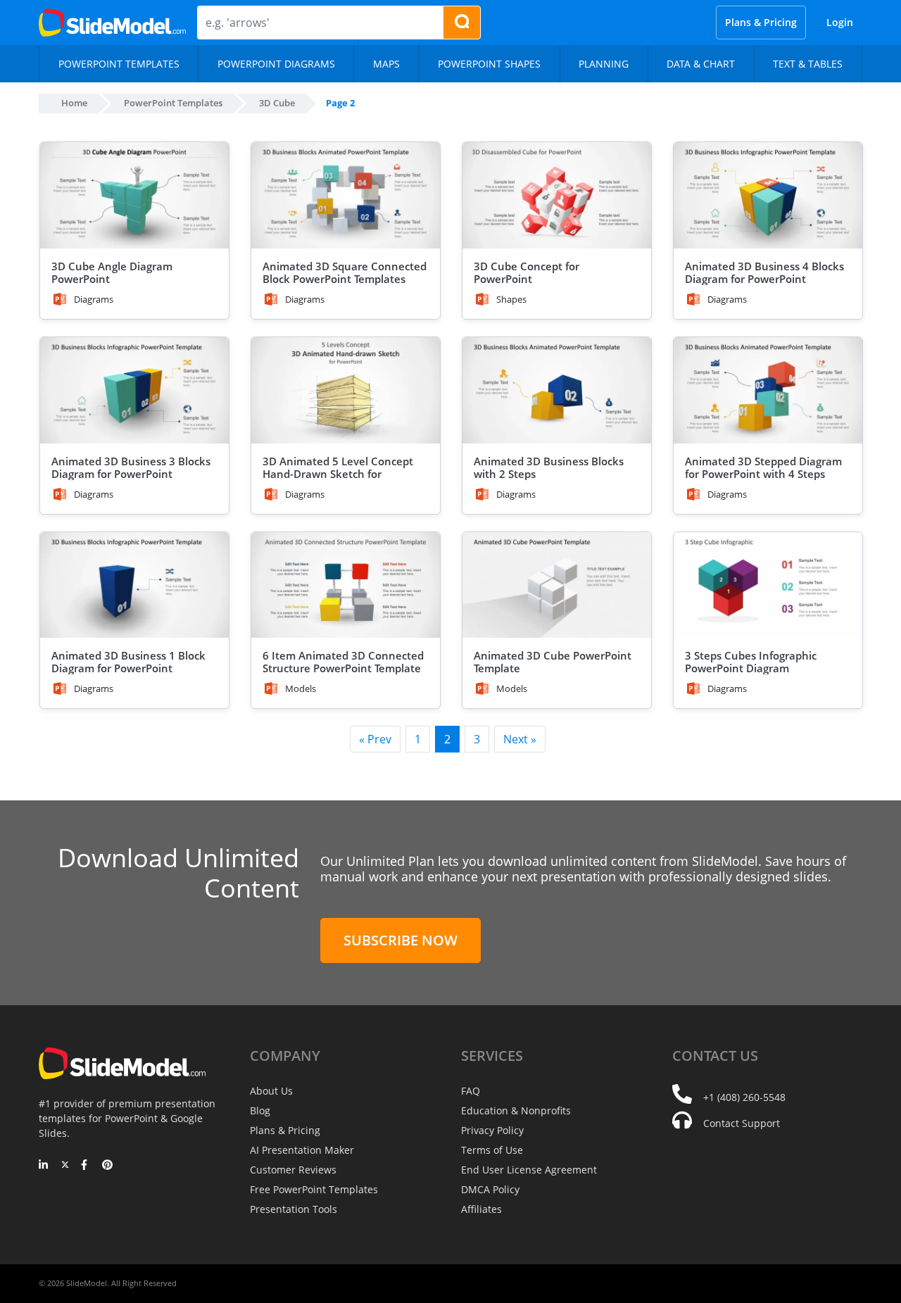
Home (74, 102)
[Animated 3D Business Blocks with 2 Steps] (556, 390)
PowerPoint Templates (173, 102)
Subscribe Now (401, 940)
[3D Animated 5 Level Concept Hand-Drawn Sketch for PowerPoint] (345, 390)
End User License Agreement (529, 1169)
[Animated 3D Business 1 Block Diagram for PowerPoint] (134, 585)
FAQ (470, 1090)
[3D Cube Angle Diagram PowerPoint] (134, 195)
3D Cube (277, 102)
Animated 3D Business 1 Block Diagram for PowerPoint (128, 661)
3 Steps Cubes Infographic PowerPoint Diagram (751, 661)
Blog (260, 1110)
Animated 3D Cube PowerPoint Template (552, 661)
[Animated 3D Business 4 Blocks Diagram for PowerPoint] (768, 195)
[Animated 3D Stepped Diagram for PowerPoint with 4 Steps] (768, 390)
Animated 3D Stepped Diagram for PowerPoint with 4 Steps (763, 467)
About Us (271, 1090)
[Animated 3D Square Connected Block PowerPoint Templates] (345, 195)
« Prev (375, 739)
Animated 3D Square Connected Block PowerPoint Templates (345, 272)
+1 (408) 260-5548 (744, 1097)
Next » (519, 739)
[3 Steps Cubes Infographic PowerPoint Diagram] (768, 585)
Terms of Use (492, 1150)
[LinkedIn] (44, 1165)
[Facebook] (86, 1165)
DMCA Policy (490, 1189)
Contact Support (741, 1123)
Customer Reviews (293, 1169)
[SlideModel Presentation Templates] (112, 22)
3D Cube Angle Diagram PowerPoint (111, 272)
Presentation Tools (293, 1209)
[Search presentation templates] (462, 22)
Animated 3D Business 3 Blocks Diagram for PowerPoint (130, 467)
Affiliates (481, 1209)
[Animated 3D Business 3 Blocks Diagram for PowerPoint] (134, 390)
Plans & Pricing (761, 22)
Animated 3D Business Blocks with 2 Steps (549, 467)
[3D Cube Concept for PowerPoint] (556, 195)
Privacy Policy (492, 1130)
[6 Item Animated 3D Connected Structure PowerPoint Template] (345, 585)
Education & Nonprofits (516, 1110)
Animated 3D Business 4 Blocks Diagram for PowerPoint (764, 272)
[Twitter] (65, 1165)
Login (839, 22)
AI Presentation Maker (302, 1150)
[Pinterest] (107, 1165)
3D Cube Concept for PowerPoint (526, 272)
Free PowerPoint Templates (314, 1189)
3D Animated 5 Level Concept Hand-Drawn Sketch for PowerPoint (338, 473)
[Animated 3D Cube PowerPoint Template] (556, 585)
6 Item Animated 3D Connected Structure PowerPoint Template (343, 661)
